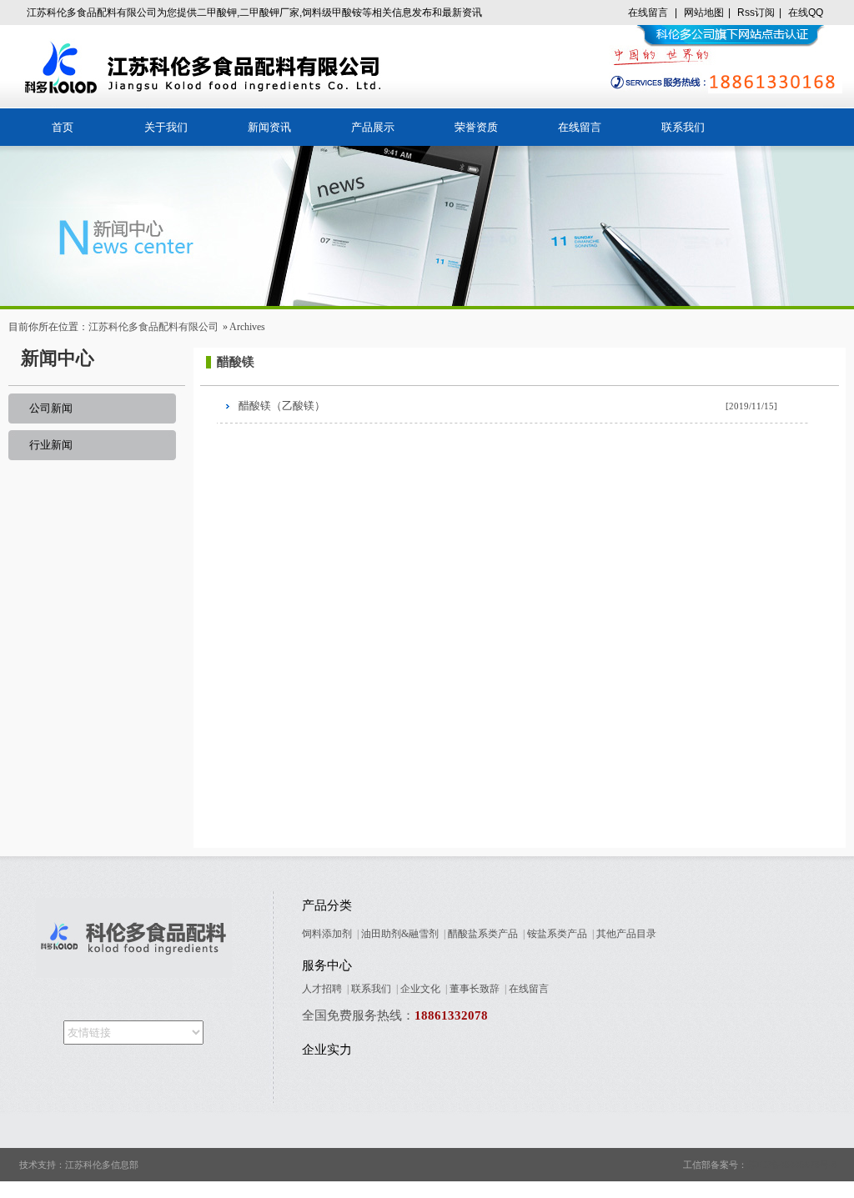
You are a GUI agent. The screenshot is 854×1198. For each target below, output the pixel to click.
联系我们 (683, 127)
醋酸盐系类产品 (483, 934)
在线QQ (805, 12)
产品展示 (372, 127)
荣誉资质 (476, 127)
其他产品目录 (626, 934)
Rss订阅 (756, 12)
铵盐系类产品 (557, 934)
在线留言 (648, 12)
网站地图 (704, 12)
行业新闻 (51, 445)
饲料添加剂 (327, 934)
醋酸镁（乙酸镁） (282, 405)
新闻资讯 (269, 127)
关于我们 (166, 127)
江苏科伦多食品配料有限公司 (153, 327)
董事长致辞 (475, 989)
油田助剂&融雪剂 (400, 934)
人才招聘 (322, 989)
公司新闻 (51, 408)
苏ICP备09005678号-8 (792, 1165)
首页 (62, 127)
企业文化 (420, 989)
